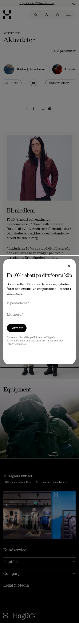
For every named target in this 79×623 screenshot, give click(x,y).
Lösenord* (15, 315)
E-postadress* (18, 303)
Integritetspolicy (16, 343)
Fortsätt (16, 328)
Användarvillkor (16, 340)
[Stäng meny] (69, 266)
